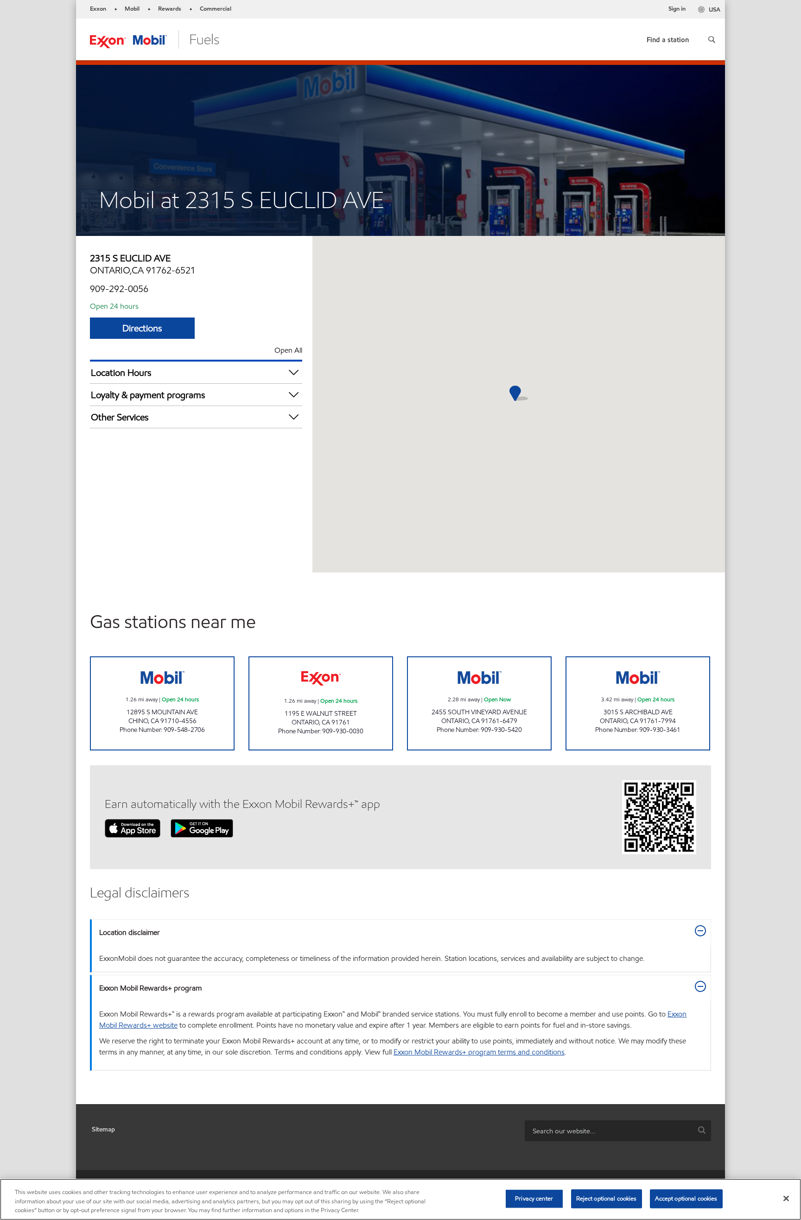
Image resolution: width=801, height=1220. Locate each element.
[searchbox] (609, 1130)
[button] (712, 39)
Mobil (132, 9)
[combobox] (618, 1130)
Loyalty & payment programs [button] (148, 395)
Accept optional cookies (686, 1198)
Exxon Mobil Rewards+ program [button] (150, 988)
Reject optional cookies (606, 1198)
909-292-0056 (119, 289)
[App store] (132, 827)
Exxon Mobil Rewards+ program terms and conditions (479, 1052)
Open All (288, 350)
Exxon (98, 9)
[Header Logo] (154, 39)
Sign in (677, 9)
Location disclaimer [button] (129, 932)
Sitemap (103, 1129)
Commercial (215, 9)
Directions (142, 328)
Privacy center (534, 1198)
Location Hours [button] (121, 373)
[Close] (786, 1198)
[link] (668, 37)
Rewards (169, 9)
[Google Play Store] (202, 827)
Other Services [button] (120, 417)
